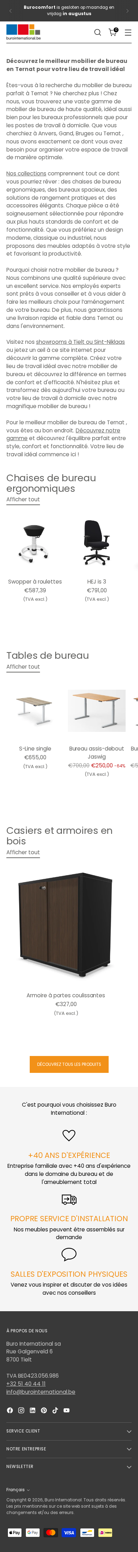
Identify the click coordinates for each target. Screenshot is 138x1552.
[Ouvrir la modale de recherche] (97, 32)
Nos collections (26, 173)
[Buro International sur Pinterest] (44, 1411)
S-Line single (35, 748)
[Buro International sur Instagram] (22, 1411)
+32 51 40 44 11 (26, 1383)
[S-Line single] (35, 710)
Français (15, 1490)
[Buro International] (24, 32)
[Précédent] (10, 10)
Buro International (63, 1500)
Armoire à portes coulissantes (66, 995)
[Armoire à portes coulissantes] (66, 927)
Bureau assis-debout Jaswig (97, 752)
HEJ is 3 (96, 581)
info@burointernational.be (40, 1392)
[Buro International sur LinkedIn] (33, 1411)
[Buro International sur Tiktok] (56, 1411)
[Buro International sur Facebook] (10, 1411)
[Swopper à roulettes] (35, 543)
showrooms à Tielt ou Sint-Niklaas (80, 342)
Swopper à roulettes (35, 581)
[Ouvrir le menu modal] (128, 32)
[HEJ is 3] (96, 543)
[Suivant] (127, 10)
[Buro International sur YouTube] (67, 1411)
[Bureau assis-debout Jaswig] (96, 710)
